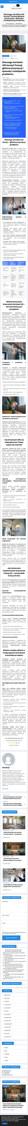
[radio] (9, 743)
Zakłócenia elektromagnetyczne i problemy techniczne (14, 111)
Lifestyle (6, 1047)
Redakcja (15, 56)
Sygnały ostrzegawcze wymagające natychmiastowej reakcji (12, 118)
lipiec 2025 (6, 1033)
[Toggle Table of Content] (22, 99)
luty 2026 (6, 1011)
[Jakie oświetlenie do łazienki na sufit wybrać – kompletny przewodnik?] (14, 822)
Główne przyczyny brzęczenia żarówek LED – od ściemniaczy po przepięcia (14, 107)
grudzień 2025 (7, 1017)
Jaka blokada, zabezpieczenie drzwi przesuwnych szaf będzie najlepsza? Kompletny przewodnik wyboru (14, 953)
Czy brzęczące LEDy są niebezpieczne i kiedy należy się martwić (13, 115)
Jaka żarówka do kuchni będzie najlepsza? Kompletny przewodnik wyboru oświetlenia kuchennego (12, 859)
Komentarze (5, 901)
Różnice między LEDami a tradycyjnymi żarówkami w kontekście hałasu (12, 133)
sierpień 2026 (7, 995)
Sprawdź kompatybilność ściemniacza (13, 125)
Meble (5, 1050)
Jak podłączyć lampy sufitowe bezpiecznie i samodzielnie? (13, 885)
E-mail (3, 923)
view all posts (5, 788)
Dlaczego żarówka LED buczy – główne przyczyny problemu (12, 101)
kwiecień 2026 (7, 1004)
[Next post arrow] (24, 804)
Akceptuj (4, 1123)
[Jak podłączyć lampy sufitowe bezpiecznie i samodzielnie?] (14, 875)
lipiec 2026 (6, 998)
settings (16, 1120)
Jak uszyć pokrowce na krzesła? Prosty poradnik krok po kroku (12, 797)
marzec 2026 (7, 1008)
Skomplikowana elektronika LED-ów (12, 134)
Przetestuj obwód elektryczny (11, 127)
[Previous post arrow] (24, 797)
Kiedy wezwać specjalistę (11, 128)
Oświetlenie (6, 56)
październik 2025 (8, 1024)
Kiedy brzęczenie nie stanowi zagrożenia (13, 120)
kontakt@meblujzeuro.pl (7, 1074)
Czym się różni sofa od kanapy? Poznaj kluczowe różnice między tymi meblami (12, 804)
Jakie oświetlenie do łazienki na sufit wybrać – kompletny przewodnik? (12, 833)
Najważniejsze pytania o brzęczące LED (12, 103)
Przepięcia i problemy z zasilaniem (12, 108)
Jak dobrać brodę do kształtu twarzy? (13, 950)
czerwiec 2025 (7, 1036)
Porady (6, 1057)
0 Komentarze (15, 58)
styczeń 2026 (7, 1014)
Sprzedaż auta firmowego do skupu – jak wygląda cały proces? (14, 1102)
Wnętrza (6, 1060)
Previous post (6, 795)
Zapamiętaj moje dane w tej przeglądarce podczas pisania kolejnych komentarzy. (14, 933)
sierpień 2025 (7, 1030)
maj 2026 (6, 1001)
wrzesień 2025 (7, 1027)
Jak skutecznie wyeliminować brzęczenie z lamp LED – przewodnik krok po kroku (13, 124)
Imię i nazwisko (5, 915)
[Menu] (2, 6)
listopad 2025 (7, 1020)
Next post (5, 801)
